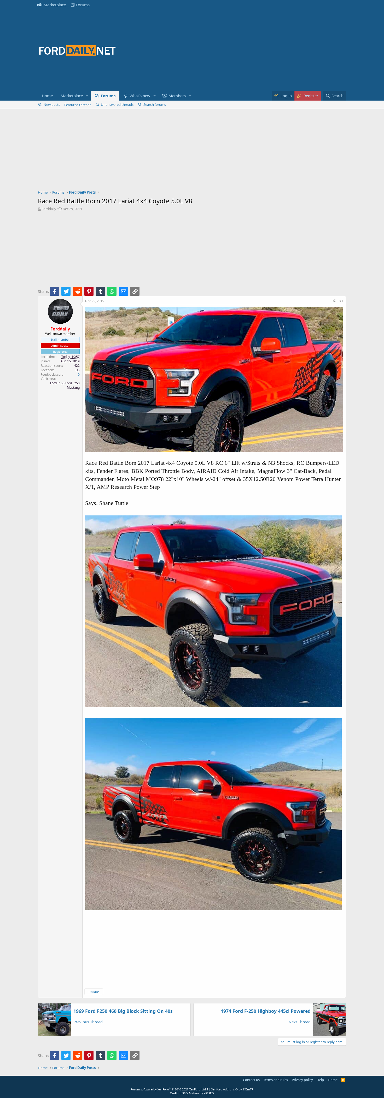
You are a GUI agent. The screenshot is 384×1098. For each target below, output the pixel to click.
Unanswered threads (117, 104)
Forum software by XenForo (169, 1089)
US (77, 370)
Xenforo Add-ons (232, 1089)
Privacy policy (302, 1079)
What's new (140, 95)
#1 (341, 301)
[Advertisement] (251, 50)
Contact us (251, 1079)
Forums (83, 4)
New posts (52, 104)
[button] (87, 96)
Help (320, 1079)
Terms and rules (275, 1079)
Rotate (94, 991)
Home (47, 95)
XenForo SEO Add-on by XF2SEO (192, 1093)
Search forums (154, 104)
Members (177, 95)
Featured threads (77, 104)
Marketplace (55, 4)
